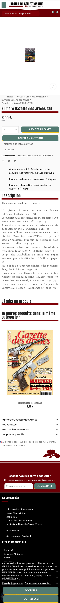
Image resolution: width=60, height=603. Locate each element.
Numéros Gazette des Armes (19, 419)
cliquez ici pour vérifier (14, 445)
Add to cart (40, 404)
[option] (30, 55)
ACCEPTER (30, 590)
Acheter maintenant (30, 138)
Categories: (9, 155)
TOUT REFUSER (31, 599)
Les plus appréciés (13, 434)
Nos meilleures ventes (15, 429)
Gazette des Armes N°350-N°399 (35, 155)
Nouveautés (9, 424)
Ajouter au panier (40, 129)
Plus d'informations (12, 583)
